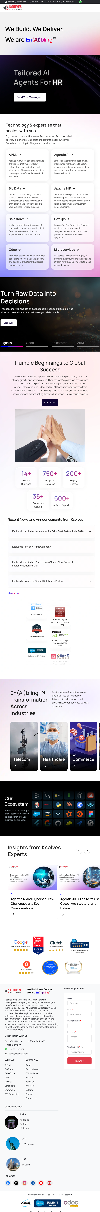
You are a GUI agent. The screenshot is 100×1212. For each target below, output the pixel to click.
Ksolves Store (32, 1069)
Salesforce (10, 1073)
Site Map (30, 1077)
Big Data (9, 1069)
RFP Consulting (12, 1094)
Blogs (28, 1065)
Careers (29, 1094)
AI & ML (8, 1065)
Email (70, 1009)
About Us (30, 1081)
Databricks (10, 1085)
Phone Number (74, 1021)
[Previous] (79, 851)
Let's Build (9, 322)
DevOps (8, 1081)
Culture (29, 1089)
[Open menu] (95, 7)
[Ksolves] (11, 8)
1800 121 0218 (37, 2)
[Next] (87, 851)
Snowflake (10, 1089)
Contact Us (50, 402)
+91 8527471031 (16, 1049)
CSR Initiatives (32, 1073)
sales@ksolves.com (18, 1053)
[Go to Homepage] (8, 1183)
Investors (30, 1085)
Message (71, 1032)
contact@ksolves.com (17, 2)
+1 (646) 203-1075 (52, 2)
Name (70, 998)
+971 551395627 (69, 2)
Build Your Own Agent (30, 97)
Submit (79, 1060)
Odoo (7, 1077)
